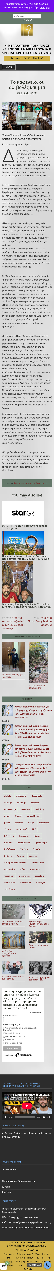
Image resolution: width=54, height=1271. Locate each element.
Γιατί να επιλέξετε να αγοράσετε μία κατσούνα (25, 1227)
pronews (19, 823)
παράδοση (9, 876)
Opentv (18, 816)
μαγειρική (35, 869)
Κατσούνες (24, 836)
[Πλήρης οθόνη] (48, 1117)
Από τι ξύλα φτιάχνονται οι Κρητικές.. (9, 953)
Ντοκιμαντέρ (23, 843)
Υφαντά (20, 856)
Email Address (10, 1015)
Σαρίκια (24, 849)
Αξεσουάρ (9, 1040)
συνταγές (40, 883)
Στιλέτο (8, 856)
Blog (15, 483)
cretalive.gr (21, 796)
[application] (27, 1106)
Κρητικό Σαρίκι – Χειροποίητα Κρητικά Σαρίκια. (39, 923)
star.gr (31, 823)
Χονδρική (6, 1192)
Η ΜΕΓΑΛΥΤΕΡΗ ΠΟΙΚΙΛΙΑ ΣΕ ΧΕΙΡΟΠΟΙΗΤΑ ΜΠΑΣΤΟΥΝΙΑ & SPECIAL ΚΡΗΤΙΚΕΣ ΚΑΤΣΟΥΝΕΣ (27, 49)
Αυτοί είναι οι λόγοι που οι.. (38, 946)
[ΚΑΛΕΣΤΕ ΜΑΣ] (47, 1265)
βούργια (33, 856)
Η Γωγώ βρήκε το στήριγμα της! (37, 686)
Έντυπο (7, 829)
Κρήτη (37, 836)
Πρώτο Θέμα (41, 843)
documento (37, 796)
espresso (35, 803)
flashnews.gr (10, 809)
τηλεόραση (9, 889)
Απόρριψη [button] (45, 7)
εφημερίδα (9, 869)
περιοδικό (39, 876)
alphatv (7, 796)
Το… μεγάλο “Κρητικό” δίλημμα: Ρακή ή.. (12, 922)
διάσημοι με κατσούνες (15, 863)
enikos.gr (21, 803)
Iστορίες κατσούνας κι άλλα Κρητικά (32, 483)
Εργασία (6, 1187)
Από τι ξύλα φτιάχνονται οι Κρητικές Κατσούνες (26, 1222)
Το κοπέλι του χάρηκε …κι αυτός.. (13, 675)
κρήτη (22, 869)
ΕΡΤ (34, 829)
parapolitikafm (33, 816)
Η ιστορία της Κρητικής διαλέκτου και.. (39, 978)
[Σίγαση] (44, 1117)
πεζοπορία (24, 876)
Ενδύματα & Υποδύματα (15, 1036)
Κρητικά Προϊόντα (12, 1033)
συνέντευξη (25, 883)
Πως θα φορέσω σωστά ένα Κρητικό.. (13, 977)
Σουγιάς (36, 849)
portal (7, 823)
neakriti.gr (40, 809)
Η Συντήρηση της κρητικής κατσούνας (21, 1217)
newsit (7, 816)
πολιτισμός (9, 883)
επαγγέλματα (37, 863)
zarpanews (44, 823)
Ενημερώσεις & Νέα (13, 1043)
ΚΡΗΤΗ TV (9, 836)
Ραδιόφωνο (10, 849)
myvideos (25, 809)
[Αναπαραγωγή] (5, 1117)
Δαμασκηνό (21, 829)
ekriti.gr (8, 803)
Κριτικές (8, 843)
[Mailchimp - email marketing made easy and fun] (18, 1055)
